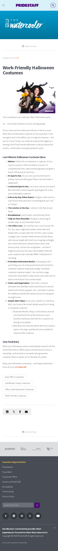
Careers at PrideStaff (11, 481)
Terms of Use (8, 491)
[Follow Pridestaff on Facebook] (5, 518)
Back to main (30, 46)
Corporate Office (9, 476)
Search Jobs (53, 5)
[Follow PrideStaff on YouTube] (38, 518)
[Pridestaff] (27, 5)
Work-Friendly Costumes (15, 395)
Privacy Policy (8, 496)
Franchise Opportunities (14, 462)
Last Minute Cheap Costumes (17, 383)
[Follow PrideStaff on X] (30, 518)
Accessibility (7, 486)
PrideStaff (21, 367)
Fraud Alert (7, 472)
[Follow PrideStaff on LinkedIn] (13, 518)
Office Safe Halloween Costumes (19, 389)
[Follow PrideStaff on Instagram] (21, 518)
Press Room (7, 467)
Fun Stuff (15, 58)
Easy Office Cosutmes (14, 377)
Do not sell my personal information (14, 542)
